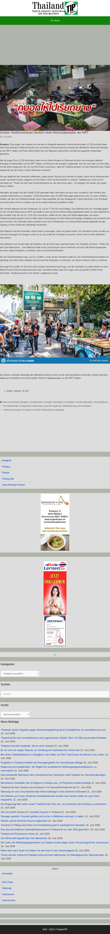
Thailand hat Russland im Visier (18, 833)
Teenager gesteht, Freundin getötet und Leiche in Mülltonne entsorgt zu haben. (42, 816)
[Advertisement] (55, 45)
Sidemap (6, 888)
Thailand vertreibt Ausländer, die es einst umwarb (27, 746)
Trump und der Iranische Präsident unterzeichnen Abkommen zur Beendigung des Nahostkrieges (52, 855)
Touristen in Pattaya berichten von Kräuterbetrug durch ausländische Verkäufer (43, 825)
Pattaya (6, 466)
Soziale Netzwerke (84, 402)
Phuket (5, 472)
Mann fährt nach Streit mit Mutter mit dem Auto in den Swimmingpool (37, 850)
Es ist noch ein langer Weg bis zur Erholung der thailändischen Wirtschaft (40, 750)
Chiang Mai (8, 478)
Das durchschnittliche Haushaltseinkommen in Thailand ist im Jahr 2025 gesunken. (45, 829)
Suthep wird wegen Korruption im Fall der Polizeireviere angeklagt (33, 410)
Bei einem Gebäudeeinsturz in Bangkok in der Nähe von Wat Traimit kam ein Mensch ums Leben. (53, 754)
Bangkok (24, 402)
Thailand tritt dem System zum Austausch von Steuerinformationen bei (38, 787)
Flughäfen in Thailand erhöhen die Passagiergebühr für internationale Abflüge (42, 762)
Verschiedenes (101, 402)
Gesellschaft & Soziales (41, 402)
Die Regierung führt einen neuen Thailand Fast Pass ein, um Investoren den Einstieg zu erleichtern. (54, 804)
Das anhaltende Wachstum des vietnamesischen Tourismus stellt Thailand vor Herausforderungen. (53, 775)
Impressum (8, 894)
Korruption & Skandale (63, 402)
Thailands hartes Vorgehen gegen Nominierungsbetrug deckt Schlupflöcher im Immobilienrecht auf (53, 730)
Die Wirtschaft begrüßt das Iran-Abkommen (24, 838)
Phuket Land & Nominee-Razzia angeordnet (24, 820)
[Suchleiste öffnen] (106, 20)
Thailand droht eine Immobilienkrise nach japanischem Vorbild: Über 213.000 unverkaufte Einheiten (53, 738)
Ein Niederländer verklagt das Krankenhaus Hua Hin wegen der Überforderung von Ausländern (47, 406)
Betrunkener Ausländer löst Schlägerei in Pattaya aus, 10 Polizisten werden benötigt (46, 783)
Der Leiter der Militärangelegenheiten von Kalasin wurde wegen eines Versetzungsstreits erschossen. (55, 842)
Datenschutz (8, 900)
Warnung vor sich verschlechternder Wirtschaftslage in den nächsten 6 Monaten (44, 791)
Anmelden (7, 873)
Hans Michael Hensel (13, 484)
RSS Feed (7, 882)
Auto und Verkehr (11, 402)
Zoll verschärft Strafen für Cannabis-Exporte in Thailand (30, 812)
